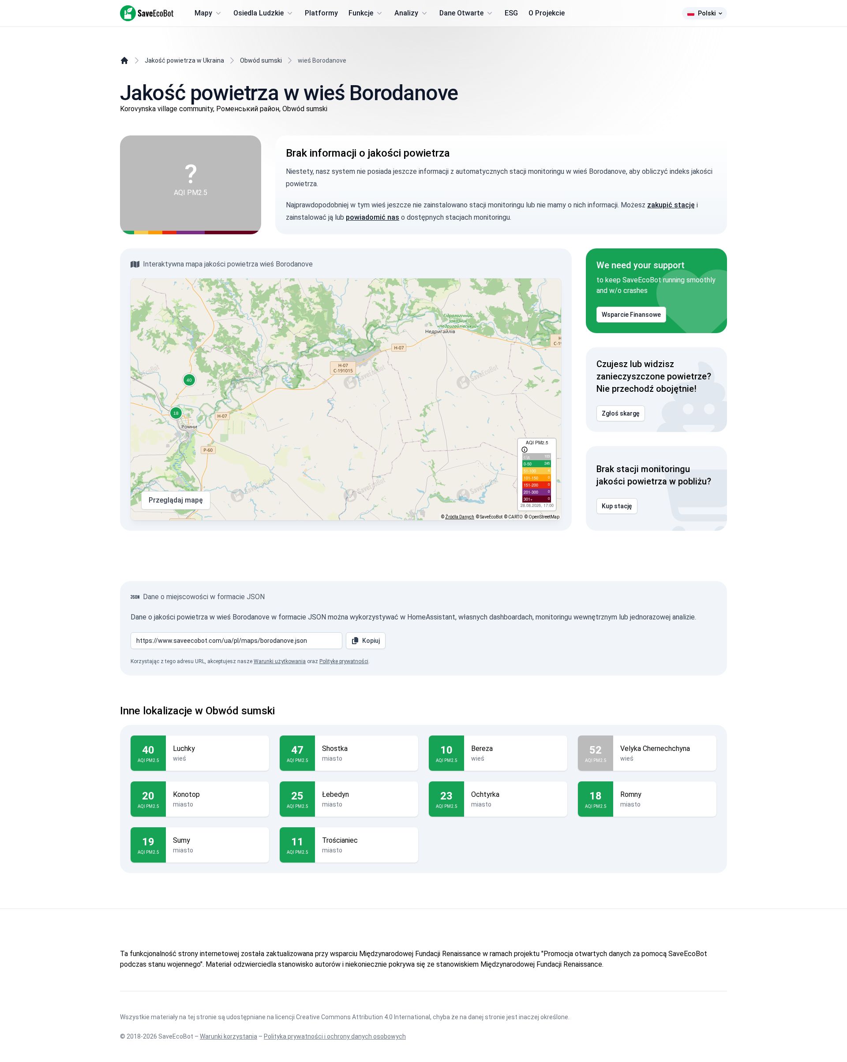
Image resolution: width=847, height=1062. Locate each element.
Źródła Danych (459, 516)
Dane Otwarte (461, 13)
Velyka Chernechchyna (655, 748)
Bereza (482, 748)
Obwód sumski (261, 60)
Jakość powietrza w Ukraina (184, 60)
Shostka (335, 748)
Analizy (406, 13)
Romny (630, 794)
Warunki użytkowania (280, 661)
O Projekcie (546, 13)
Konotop (186, 794)
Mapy (203, 13)
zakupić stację (671, 205)
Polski (707, 13)
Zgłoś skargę (621, 413)
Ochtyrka (485, 794)
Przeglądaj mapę (176, 500)
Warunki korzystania (228, 1036)
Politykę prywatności (343, 661)
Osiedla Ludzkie (258, 13)
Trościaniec (340, 840)
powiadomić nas (372, 217)
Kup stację (617, 506)
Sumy (181, 840)
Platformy (321, 13)
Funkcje (361, 13)
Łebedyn (335, 794)
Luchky (184, 748)
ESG (511, 13)
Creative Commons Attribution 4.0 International (363, 1017)
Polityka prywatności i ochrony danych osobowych (335, 1036)
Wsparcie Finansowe (631, 314)
